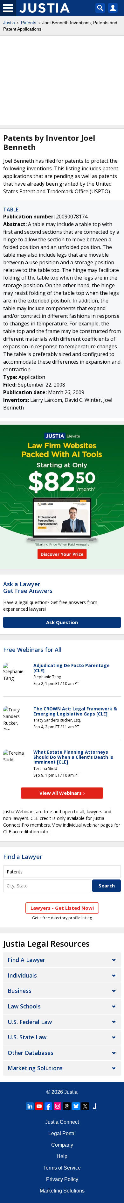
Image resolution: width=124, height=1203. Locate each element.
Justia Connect (62, 1122)
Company (62, 1145)
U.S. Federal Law (30, 1022)
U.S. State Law (27, 1037)
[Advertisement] (62, 80)
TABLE (10, 209)
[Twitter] (85, 1106)
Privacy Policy (62, 1179)
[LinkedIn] (30, 1106)
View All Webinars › (62, 793)
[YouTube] (39, 1106)
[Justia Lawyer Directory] (94, 1106)
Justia (9, 22)
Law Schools (24, 1006)
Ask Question (62, 622)
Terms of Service (62, 1168)
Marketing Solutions (35, 1068)
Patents (28, 22)
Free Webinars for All (32, 649)
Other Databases (30, 1053)
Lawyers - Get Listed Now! (62, 908)
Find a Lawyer (22, 856)
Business (19, 990)
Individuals (22, 975)
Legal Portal (62, 1133)
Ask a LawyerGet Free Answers (27, 587)
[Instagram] (57, 1106)
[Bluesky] (76, 1106)
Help (62, 1156)
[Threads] (67, 1106)
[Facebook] (48, 1106)
